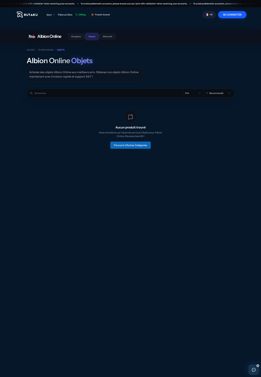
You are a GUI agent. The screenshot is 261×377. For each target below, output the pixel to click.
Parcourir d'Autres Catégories (130, 145)
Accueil (31, 50)
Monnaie (107, 36)
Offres (82, 14)
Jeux (49, 14)
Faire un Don (65, 14)
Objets (91, 36)
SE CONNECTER (232, 14)
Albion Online (46, 50)
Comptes (76, 36)
